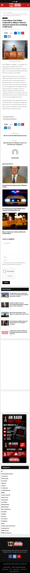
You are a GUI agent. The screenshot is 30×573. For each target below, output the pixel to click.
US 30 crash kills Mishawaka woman (15, 135)
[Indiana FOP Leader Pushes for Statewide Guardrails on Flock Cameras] (5, 332)
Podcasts (3, 516)
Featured (3, 483)
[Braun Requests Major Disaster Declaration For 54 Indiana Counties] (5, 323)
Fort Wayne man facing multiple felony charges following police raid (13, 209)
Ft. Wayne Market (5, 490)
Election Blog (4, 478)
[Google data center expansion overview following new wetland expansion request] (5, 295)
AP (2, 471)
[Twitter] (14, 556)
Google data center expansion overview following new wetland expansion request (19, 295)
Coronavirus (4, 476)
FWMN (3, 492)
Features (3, 485)
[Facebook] (10, 556)
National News (5, 507)
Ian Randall (6, 29)
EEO (11, 569)
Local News (5, 18)
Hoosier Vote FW (5, 495)
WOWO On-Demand (6, 533)
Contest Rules (5, 569)
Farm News (4, 481)
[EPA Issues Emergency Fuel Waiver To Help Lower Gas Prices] (5, 314)
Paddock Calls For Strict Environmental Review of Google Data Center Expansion (19, 304)
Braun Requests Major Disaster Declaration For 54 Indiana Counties (19, 322)
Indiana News (4, 500)
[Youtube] (19, 556)
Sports (3, 523)
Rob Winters (4, 521)
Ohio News (4, 511)
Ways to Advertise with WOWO (18, 567)
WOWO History (5, 530)
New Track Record (6, 509)
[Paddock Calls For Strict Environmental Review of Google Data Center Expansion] (5, 304)
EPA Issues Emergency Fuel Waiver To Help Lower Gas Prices (19, 313)
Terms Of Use (24, 569)
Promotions (4, 518)
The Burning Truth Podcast (8, 526)
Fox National (4, 488)
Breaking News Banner (7, 474)
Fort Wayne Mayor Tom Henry (9, 119)
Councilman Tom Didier (8, 116)
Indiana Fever (4, 497)
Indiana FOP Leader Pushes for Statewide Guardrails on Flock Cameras (18, 332)
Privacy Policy (16, 569)
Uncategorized (5, 528)
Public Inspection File (14, 571)
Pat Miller (3, 514)
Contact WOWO (6, 567)
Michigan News (5, 504)
